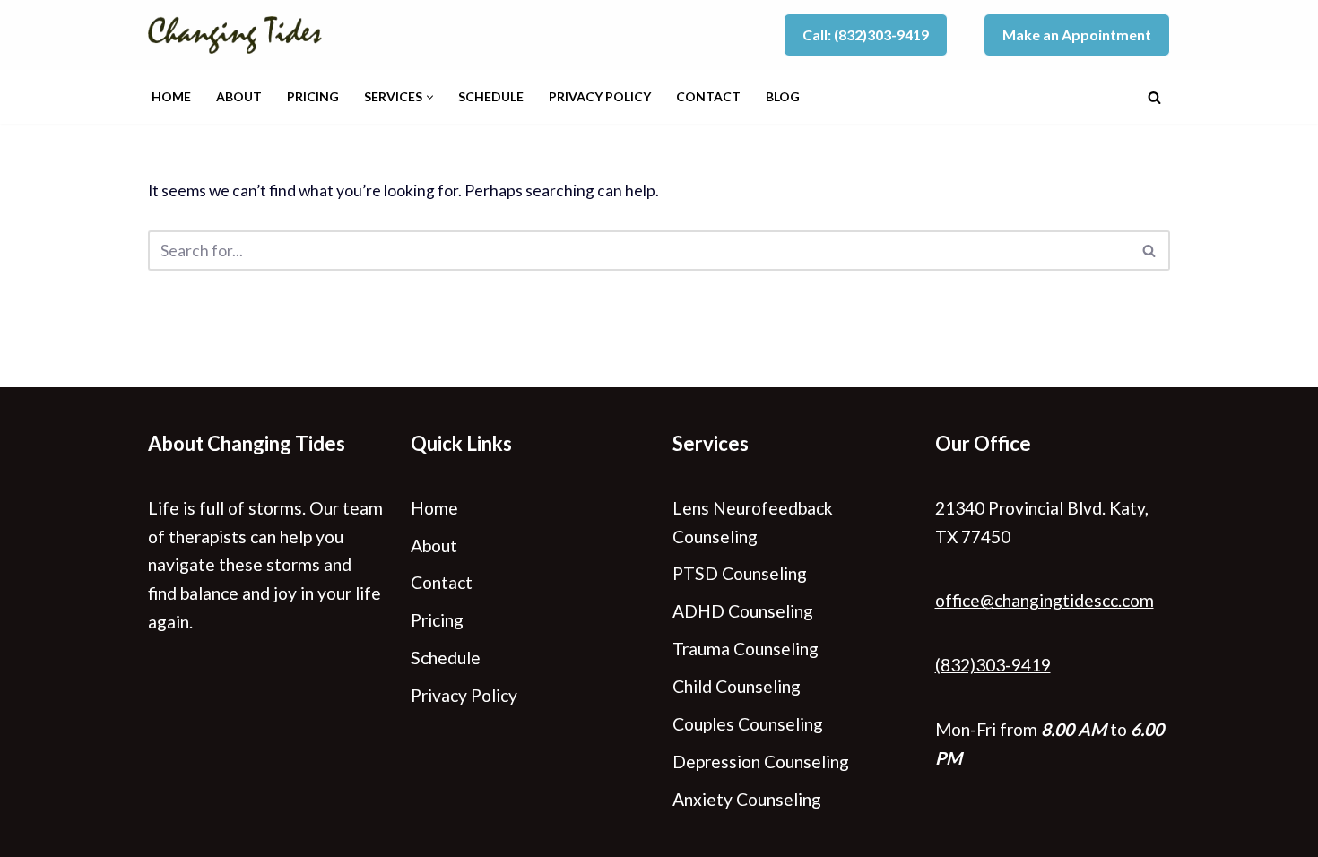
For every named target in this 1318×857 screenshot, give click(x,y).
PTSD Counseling (739, 573)
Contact (708, 96)
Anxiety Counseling (746, 799)
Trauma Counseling (745, 648)
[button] (430, 97)
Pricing (313, 96)
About (239, 96)
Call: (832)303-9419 (865, 34)
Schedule (491, 96)
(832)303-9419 (993, 664)
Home (171, 96)
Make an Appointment (1076, 34)
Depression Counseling (760, 761)
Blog (783, 96)
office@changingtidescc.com (1044, 600)
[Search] (1154, 97)
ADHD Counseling (742, 611)
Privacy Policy (600, 96)
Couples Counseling (747, 724)
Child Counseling (736, 686)
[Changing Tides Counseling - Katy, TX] (239, 35)
